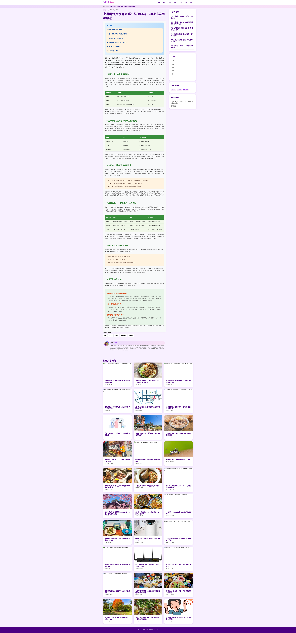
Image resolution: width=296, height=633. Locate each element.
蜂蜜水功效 (185, 89)
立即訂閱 (173, 106)
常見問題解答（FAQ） (113, 51)
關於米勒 (140, 630)
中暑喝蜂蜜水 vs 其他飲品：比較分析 (117, 42)
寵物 (170, 2)
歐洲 (175, 2)
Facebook (123, 335)
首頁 (159, 2)
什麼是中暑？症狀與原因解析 (114, 29)
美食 (186, 2)
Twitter (116, 335)
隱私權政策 (145, 630)
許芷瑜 (115, 343)
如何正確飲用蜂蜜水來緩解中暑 (115, 38)
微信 (105, 335)
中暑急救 (174, 89)
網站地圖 (151, 630)
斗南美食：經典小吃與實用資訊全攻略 (147, 486)
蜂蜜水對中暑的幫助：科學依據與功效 (117, 34)
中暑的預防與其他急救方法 (114, 46)
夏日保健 (179, 89)
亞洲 (164, 2)
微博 (111, 335)
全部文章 (155, 630)
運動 (191, 2)
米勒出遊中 (108, 2)
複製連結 (131, 335)
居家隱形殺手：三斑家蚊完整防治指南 (178, 459)
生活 (180, 2)
